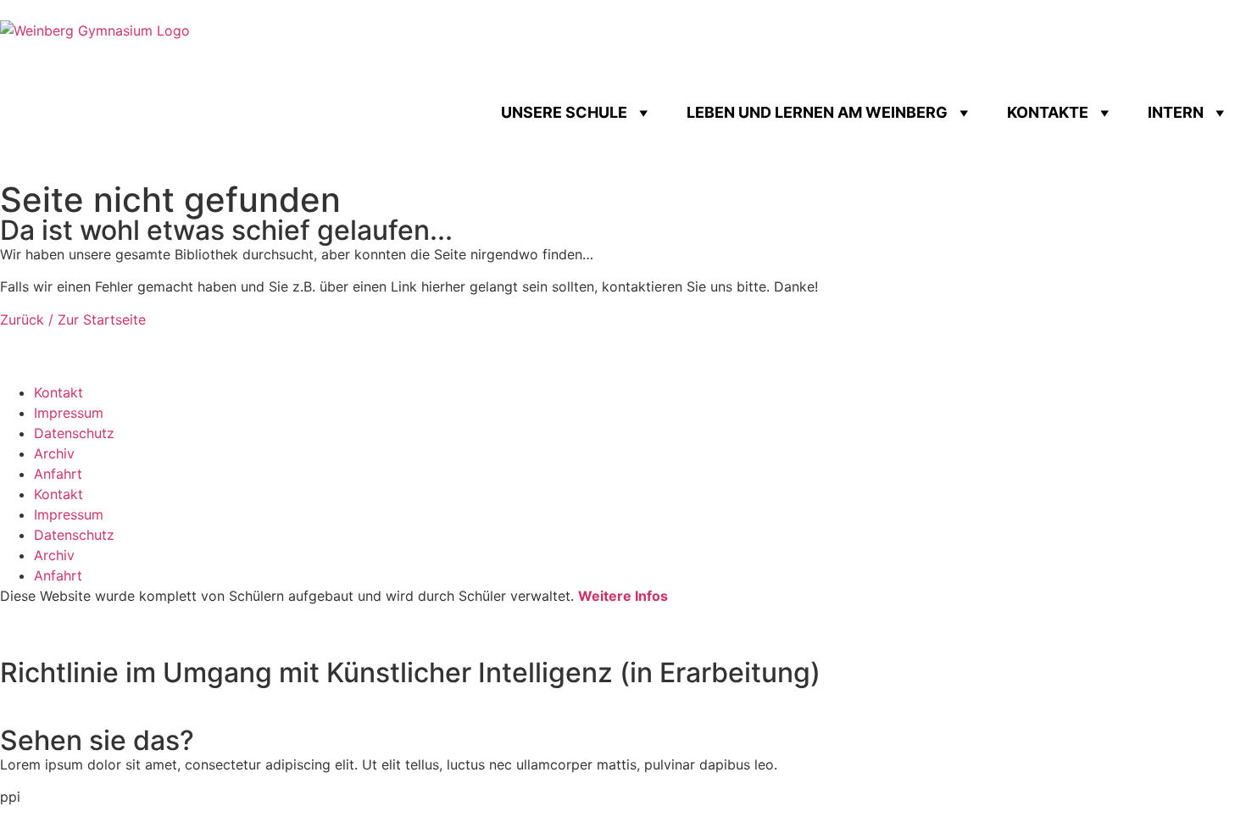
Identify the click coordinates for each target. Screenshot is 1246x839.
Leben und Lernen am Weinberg (817, 112)
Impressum (68, 412)
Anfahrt (58, 473)
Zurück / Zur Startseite (73, 319)
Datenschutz (74, 433)
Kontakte (1047, 112)
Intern (1176, 112)
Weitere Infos (623, 595)
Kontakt (58, 392)
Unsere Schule (564, 112)
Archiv (54, 453)
